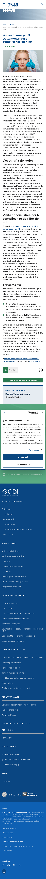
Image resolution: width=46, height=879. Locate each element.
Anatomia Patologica (11, 624)
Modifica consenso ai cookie (13, 842)
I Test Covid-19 (8, 609)
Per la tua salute (10, 697)
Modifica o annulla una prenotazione (18, 678)
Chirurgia (6, 561)
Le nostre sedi (8, 519)
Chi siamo (6, 509)
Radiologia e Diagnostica (13, 556)
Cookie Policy (8, 837)
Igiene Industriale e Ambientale (16, 760)
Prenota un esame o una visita (23, 380)
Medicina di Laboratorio (14, 596)
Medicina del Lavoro (10, 755)
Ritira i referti (7, 683)
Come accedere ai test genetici (15, 619)
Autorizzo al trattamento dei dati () (25, 474)
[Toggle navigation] (3, 4)
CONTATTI (6, 781)
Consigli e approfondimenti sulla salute (19, 705)
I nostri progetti (8, 524)
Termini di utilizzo (9, 828)
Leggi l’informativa (36, 474)
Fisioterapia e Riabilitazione (14, 577)
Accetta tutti (23, 457)
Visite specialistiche (10, 551)
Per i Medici (7, 730)
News (11, 25)
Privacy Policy (8, 833)
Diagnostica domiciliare (12, 587)
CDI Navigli (34, 361)
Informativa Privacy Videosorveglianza (18, 846)
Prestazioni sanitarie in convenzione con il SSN (22, 658)
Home (5, 25)
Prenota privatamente (11, 663)
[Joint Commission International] (4, 794)
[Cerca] (42, 4)
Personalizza (34, 450)
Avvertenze (7, 851)
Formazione (7, 738)
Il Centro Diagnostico (13, 501)
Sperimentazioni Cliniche (13, 641)
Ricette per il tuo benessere (16, 724)
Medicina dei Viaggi (10, 765)
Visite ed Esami (9, 543)
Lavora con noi (8, 535)
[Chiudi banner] (42, 413)
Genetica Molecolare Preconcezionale (18, 636)
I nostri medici (8, 514)
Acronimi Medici (9, 715)
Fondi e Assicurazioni (11, 668)
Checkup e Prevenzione (12, 566)
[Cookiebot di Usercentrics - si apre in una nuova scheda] (28, 412)
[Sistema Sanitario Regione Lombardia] (23, 794)
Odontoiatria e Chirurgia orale (15, 582)
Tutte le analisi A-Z (10, 603)
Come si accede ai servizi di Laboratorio (19, 614)
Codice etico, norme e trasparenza (17, 529)
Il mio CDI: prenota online (13, 673)
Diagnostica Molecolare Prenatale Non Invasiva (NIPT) (22, 630)
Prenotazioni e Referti (13, 650)
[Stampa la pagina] (40, 370)
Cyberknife (6, 572)
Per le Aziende (9, 747)
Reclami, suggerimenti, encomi (16, 688)
